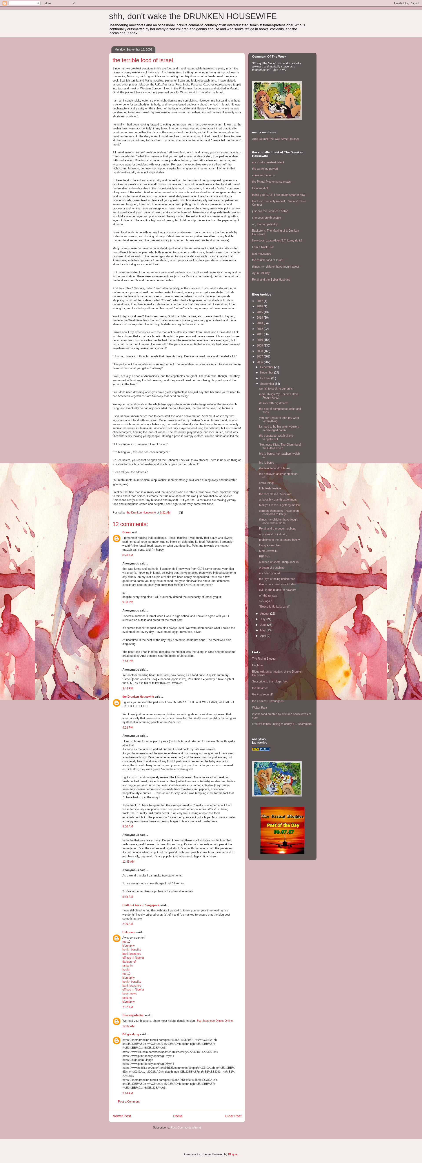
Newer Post (122, 1116)
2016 (260, 306)
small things (267, 482)
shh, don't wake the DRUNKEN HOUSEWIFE (193, 16)
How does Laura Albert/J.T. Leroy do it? (277, 240)
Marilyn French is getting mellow (279, 505)
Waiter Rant (259, 707)
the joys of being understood (277, 579)
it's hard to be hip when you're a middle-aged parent (279, 428)
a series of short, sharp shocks (279, 562)
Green (126, 532)
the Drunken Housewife (138, 696)
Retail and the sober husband (277, 528)
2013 (260, 323)
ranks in (127, 965)
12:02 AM (128, 1026)
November (267, 372)
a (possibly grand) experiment (278, 499)
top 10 (126, 941)
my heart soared (269, 573)
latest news (129, 993)
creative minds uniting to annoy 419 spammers (282, 724)
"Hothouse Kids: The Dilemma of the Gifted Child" (280, 446)
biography (128, 945)
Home (178, 1116)
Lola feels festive (270, 488)
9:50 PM (127, 602)
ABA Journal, (260, 139)
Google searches (270, 545)
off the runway (268, 595)
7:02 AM (127, 1007)
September (267, 383)
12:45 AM (128, 861)
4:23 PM (127, 727)
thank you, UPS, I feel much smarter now (278, 194)
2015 (260, 312)
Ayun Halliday (261, 273)
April (263, 635)
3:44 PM (127, 688)
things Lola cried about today (277, 584)
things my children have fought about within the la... (278, 521)
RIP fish (264, 556)
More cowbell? (268, 551)
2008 (260, 351)
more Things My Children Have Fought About (278, 395)
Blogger (233, 1154)
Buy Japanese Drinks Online (214, 1020)
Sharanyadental (133, 1015)
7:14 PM (127, 661)
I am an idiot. (260, 188)
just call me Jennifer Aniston (270, 211)
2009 (260, 345)
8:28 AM (127, 555)
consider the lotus (263, 175)
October (265, 378)
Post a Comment (129, 1101)
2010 (260, 339)
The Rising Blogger (264, 658)
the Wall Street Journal (284, 139)
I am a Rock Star (263, 247)
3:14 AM (127, 1093)
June (263, 624)
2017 (260, 301)
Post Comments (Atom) (186, 1127)
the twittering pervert (265, 168)
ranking (127, 997)
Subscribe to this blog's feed (270, 681)
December (267, 367)
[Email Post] (180, 512)
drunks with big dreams (274, 403)
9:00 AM (127, 826)
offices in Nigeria (133, 957)
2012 (260, 328)
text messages (261, 253)
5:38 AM (127, 896)
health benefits (131, 949)
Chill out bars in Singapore (140, 905)
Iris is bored (266, 462)
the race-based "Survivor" (275, 494)
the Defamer (260, 688)
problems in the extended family (279, 539)
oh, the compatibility (265, 224)
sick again (265, 601)
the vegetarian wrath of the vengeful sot (276, 437)
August (265, 613)
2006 (260, 362)
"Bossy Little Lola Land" (274, 606)
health (126, 969)
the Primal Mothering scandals (271, 181)
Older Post (233, 1116)
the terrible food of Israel (267, 260)
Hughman (258, 665)
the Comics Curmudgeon (268, 701)
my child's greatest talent (268, 162)
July (263, 619)
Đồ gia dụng (130, 1034)
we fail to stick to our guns (276, 388)
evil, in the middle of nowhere (277, 589)
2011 (260, 334)
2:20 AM (127, 923)
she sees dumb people (266, 217)
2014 (260, 317)
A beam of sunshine (271, 567)
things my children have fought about (275, 266)
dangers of (129, 961)
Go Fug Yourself (262, 694)
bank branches (131, 953)
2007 (260, 356)
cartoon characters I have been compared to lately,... (279, 512)
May (263, 630)
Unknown (128, 932)
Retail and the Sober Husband (271, 279)
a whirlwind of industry (273, 534)
